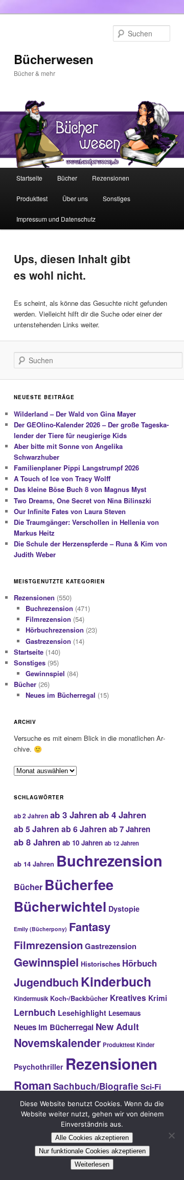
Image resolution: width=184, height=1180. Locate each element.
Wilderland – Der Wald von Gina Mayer (75, 414)
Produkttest (32, 198)
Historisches (100, 964)
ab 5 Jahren (36, 829)
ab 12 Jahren (122, 843)
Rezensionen (110, 177)
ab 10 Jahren (82, 843)
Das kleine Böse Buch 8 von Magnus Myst (80, 489)
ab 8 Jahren (37, 842)
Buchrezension (49, 608)
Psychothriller (38, 1066)
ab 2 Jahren (31, 815)
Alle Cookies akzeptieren (92, 1138)
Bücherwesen (54, 59)
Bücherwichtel (60, 906)
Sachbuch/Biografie (96, 1086)
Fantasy (89, 926)
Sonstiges (116, 198)
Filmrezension (48, 619)
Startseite (29, 177)
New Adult (117, 1026)
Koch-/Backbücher (79, 998)
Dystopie (124, 908)
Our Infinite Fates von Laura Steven (70, 511)
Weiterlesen (92, 1164)
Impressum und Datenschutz (56, 218)
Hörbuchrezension (55, 630)
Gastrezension (48, 641)
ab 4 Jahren (122, 815)
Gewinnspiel (45, 673)
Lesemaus (124, 1013)
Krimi (157, 998)
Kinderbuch (116, 981)
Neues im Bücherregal (61, 695)
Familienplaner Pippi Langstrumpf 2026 (76, 468)
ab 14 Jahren (34, 864)
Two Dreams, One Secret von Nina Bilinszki (82, 500)
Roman (32, 1085)
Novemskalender (57, 1043)
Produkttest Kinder (128, 1044)
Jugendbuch (46, 982)
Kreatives (128, 998)
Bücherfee (78, 884)
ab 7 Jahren (129, 829)
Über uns (75, 198)
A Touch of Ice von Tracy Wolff (62, 478)
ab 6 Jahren (84, 829)
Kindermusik (31, 998)
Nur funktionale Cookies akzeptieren (92, 1151)
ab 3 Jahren (73, 815)
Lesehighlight (82, 1013)
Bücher (67, 177)
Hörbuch (139, 963)
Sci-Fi (151, 1086)
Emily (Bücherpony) (40, 929)
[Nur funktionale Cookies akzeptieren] (171, 1135)
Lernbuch (35, 1012)
